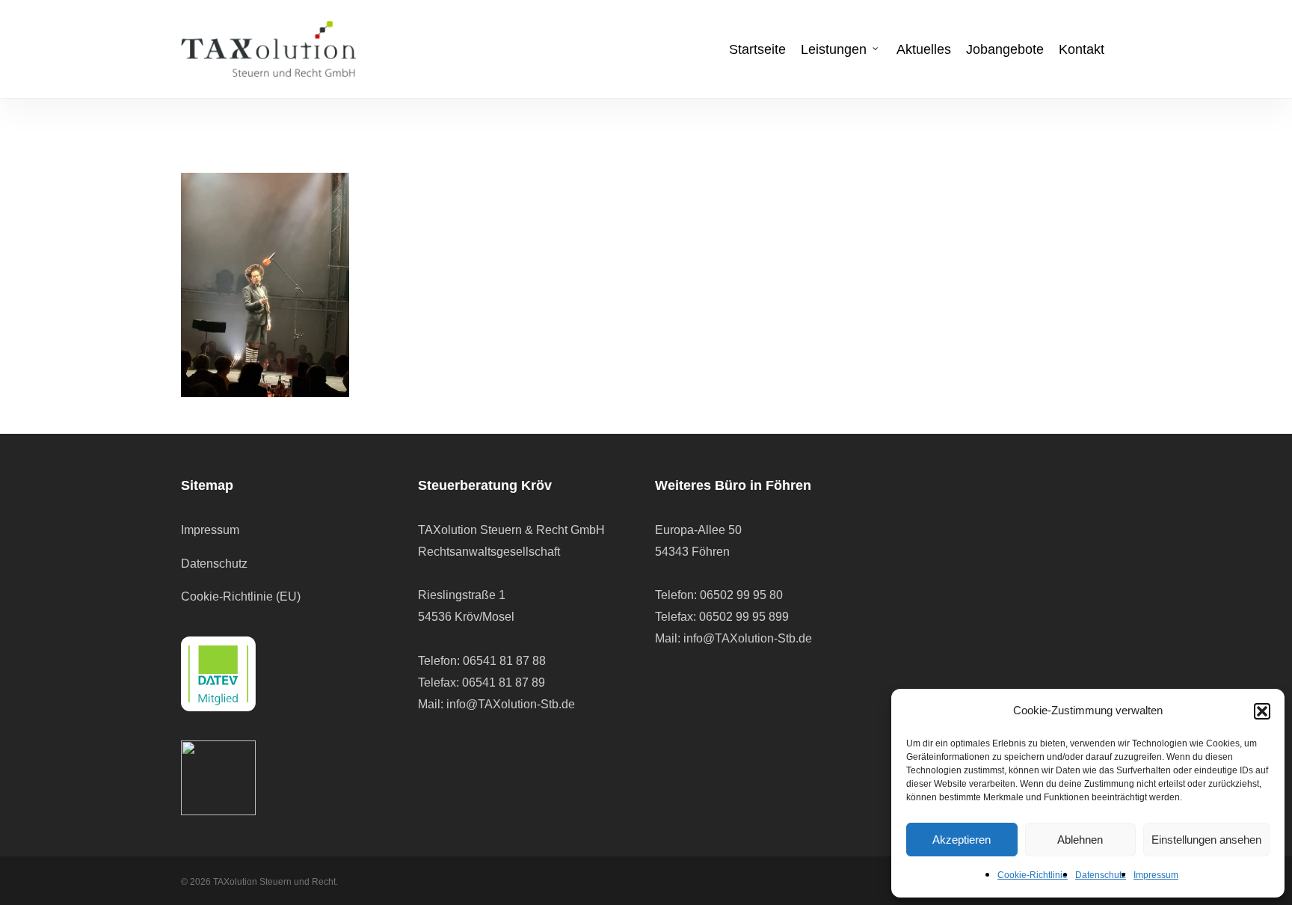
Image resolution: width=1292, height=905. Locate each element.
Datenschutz (1100, 875)
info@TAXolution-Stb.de (510, 704)
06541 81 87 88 (504, 660)
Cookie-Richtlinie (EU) (241, 596)
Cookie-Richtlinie (1032, 875)
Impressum (1155, 875)
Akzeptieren (961, 839)
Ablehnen (1080, 839)
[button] (1262, 711)
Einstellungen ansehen (1206, 839)
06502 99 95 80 (741, 595)
